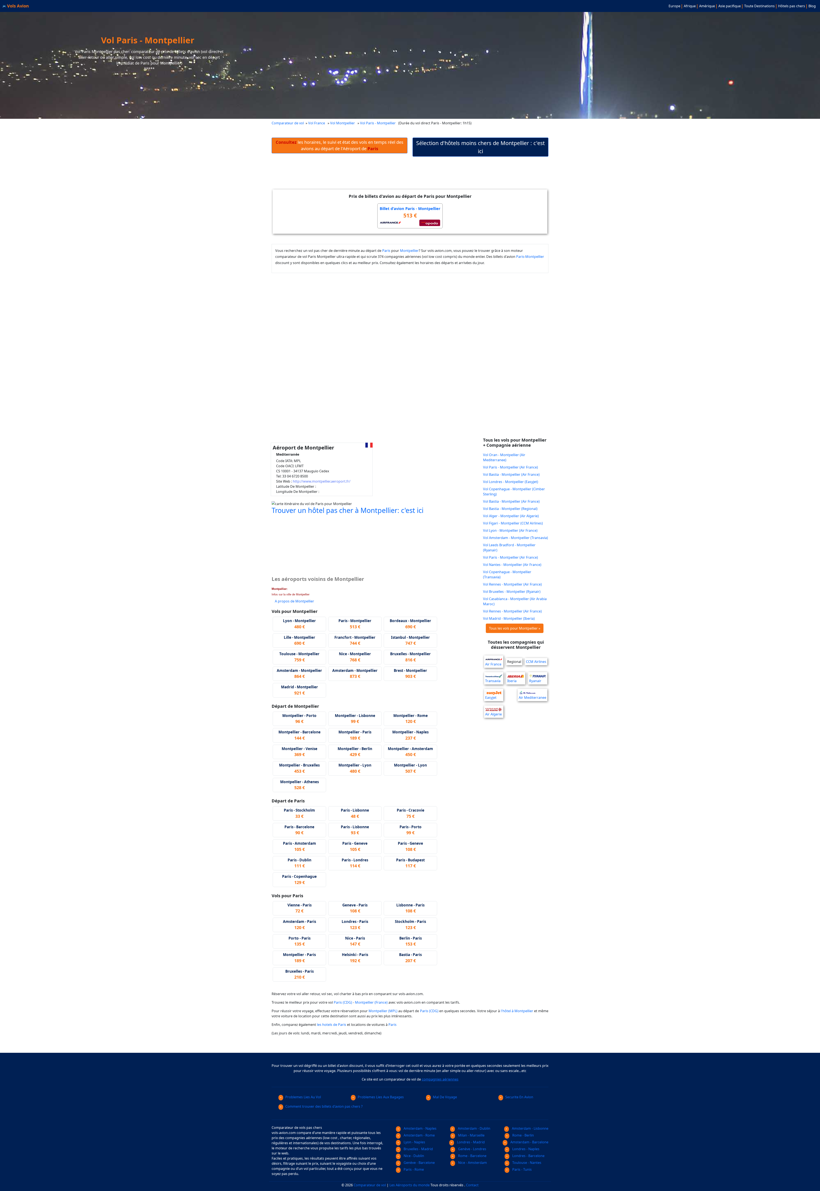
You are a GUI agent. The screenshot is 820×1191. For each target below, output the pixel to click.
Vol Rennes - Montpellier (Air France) (512, 584)
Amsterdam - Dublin (473, 1128)
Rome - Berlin (522, 1135)
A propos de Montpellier (294, 601)
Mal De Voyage (445, 1097)
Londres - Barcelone (528, 1155)
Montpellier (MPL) (383, 1011)
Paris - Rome (413, 1169)
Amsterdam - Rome (419, 1135)
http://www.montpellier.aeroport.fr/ (321, 481)
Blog (812, 6)
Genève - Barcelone (419, 1162)
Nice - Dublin (413, 1155)
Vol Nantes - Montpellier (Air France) (512, 564)
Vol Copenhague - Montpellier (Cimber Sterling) (514, 491)
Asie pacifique (729, 6)
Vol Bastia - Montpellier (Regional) (510, 508)
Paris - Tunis (521, 1169)
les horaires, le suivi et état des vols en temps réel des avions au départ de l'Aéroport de (339, 145)
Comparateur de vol (288, 123)
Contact (472, 1185)
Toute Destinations (759, 6)
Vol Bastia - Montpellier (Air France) (511, 474)
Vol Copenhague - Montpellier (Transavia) (507, 574)
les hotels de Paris (331, 1024)
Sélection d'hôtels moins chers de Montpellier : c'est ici (480, 147)
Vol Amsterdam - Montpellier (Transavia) (515, 537)
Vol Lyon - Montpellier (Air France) (510, 530)
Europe (674, 6)
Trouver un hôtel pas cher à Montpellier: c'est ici (347, 510)
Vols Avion (17, 6)
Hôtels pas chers (791, 6)
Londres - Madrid (470, 1142)
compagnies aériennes (440, 1079)
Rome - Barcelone (471, 1155)
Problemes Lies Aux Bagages (381, 1097)
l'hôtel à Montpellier (517, 1011)
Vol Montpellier (342, 123)
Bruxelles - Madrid (418, 1149)
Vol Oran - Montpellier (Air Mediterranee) (504, 457)
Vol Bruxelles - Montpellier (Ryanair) (511, 591)
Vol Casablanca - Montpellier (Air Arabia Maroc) (515, 601)
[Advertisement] (410, 176)
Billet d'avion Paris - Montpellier (410, 208)
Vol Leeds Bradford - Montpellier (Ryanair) (509, 547)
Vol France (316, 123)
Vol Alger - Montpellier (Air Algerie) (511, 516)
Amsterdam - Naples (419, 1128)
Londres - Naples (525, 1149)
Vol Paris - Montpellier (378, 123)
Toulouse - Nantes (526, 1162)
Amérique (707, 6)
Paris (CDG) (343, 1002)
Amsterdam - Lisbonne (529, 1128)
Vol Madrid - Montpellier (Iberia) (509, 618)
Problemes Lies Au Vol (303, 1097)
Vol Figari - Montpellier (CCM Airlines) (513, 523)
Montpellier (409, 250)
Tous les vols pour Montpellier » (514, 628)
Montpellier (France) (371, 1002)
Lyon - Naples (414, 1142)
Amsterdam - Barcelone (529, 1142)
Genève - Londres (471, 1149)
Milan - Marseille (471, 1135)
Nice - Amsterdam (472, 1162)
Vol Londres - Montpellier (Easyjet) (510, 481)
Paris (386, 250)
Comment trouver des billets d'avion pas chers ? (324, 1106)
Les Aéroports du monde (410, 1185)
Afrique (690, 6)
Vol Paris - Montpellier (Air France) (510, 467)
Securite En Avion (519, 1097)
